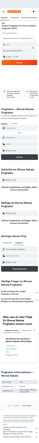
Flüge (9, 405)
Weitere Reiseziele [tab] (29, 330)
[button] (3, 11)
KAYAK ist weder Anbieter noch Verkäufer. (15, 428)
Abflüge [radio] (14, 123)
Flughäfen (17, 405)
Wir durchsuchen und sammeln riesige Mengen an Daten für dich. (17, 432)
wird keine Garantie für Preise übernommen (20, 422)
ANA (7, 352)
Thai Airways (10, 346)
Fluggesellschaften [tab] (12, 330)
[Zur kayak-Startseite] (14, 11)
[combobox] (21, 137)
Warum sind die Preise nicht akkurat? (17, 437)
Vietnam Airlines (11, 349)
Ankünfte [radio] (4, 123)
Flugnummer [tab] (7, 243)
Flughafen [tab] (19, 243)
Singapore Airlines (12, 355)
